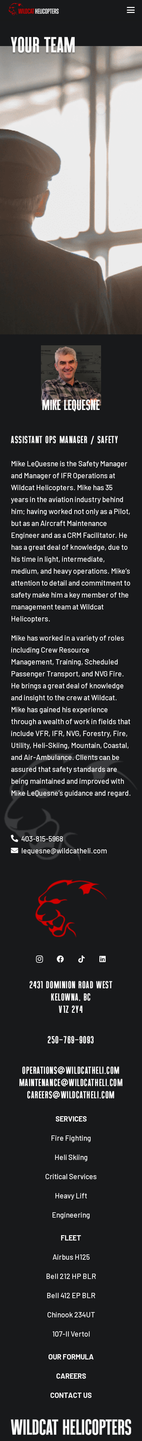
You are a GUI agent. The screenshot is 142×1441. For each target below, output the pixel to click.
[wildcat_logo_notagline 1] (33, 10)
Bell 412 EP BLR (71, 1295)
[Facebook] (61, 959)
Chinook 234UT (71, 1314)
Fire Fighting (71, 1137)
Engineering (71, 1214)
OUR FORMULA (71, 1356)
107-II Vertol (71, 1333)
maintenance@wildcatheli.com (71, 1083)
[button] (130, 10)
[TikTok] (81, 959)
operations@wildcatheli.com (71, 1071)
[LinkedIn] (102, 959)
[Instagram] (39, 959)
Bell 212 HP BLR (71, 1276)
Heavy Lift (71, 1195)
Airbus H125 (71, 1256)
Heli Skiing (71, 1157)
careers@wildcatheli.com (71, 1095)
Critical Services (71, 1176)
